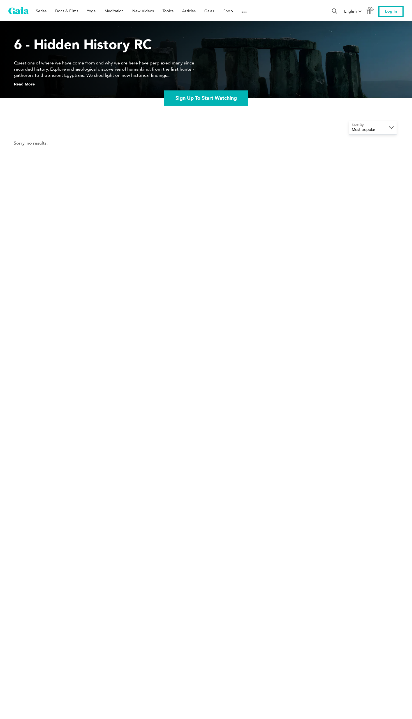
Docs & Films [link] (66, 10)
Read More (24, 84)
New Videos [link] (143, 10)
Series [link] (41, 10)
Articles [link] (189, 10)
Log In (391, 11)
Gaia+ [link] (209, 10)
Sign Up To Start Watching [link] (206, 97)
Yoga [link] (91, 10)
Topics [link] (168, 10)
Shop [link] (228, 10)
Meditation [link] (114, 10)
